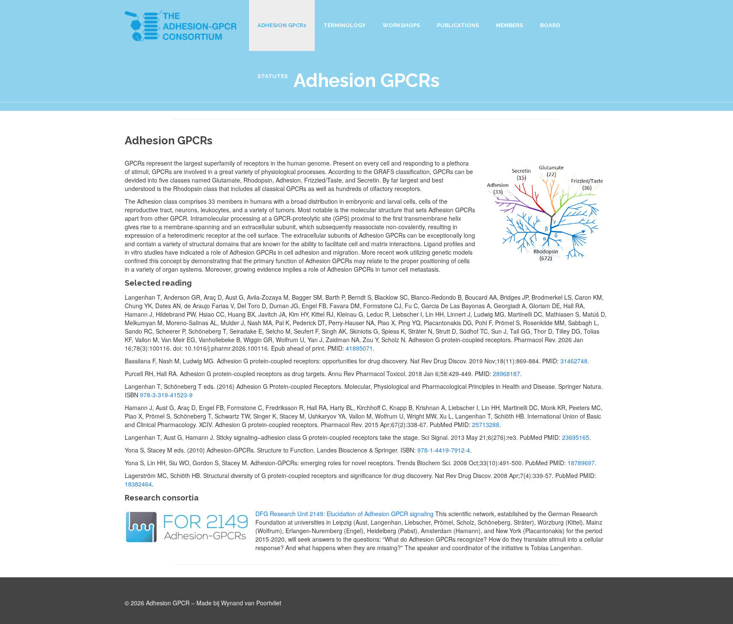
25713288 (485, 424)
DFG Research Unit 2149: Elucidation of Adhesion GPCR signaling (344, 513)
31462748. (574, 361)
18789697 (581, 462)
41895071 (359, 348)
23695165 (575, 437)
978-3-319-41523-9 (166, 395)
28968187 (506, 373)
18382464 (138, 484)
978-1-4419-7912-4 (443, 450)
